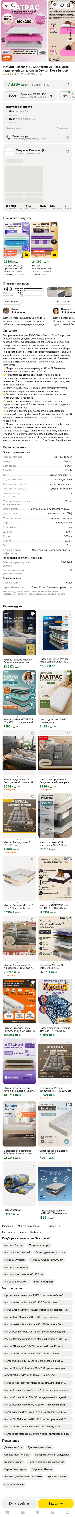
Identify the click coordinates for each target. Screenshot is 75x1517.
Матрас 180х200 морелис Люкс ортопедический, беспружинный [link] (18, 661)
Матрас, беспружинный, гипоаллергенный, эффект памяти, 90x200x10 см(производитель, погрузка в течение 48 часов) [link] (19, 966)
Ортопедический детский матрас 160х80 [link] (54, 1152)
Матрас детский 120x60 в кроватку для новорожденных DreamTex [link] (54, 721)
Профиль (67, 1512)
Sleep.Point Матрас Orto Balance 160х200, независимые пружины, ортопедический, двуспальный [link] (53, 966)
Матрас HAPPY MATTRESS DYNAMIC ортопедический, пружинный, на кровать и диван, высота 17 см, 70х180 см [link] (19, 721)
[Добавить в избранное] (62, 5)
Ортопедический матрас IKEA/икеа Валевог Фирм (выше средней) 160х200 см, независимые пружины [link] (18, 1152)
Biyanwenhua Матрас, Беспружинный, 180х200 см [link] (55, 1089)
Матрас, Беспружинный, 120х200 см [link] (17, 843)
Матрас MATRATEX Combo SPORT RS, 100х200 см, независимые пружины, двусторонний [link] (54, 906)
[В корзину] (26, 254)
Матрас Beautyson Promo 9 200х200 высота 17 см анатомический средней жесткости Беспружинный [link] (18, 906)
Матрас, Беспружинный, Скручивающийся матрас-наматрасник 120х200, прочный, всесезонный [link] (54, 781)
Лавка (22, 1512)
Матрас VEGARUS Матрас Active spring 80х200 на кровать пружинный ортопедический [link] (54, 660)
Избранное (37, 1512)
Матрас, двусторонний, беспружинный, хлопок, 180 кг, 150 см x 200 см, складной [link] (19, 781)
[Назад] (6, 5)
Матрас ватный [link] (12, 1210)
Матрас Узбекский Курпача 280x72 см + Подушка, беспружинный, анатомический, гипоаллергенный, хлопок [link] (55, 1029)
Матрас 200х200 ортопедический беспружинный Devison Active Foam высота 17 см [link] (15, 267)
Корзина (52, 1512)
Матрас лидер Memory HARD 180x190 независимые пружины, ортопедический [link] (55, 1212)
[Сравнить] (55, 5)
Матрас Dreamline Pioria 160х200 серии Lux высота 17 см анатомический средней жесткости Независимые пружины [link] (19, 1029)
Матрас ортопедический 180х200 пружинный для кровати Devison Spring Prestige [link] (44, 267)
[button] (7, 58)
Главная (7, 1512)
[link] (13, 1245)
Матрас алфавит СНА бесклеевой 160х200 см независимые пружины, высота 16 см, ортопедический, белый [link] (53, 843)
